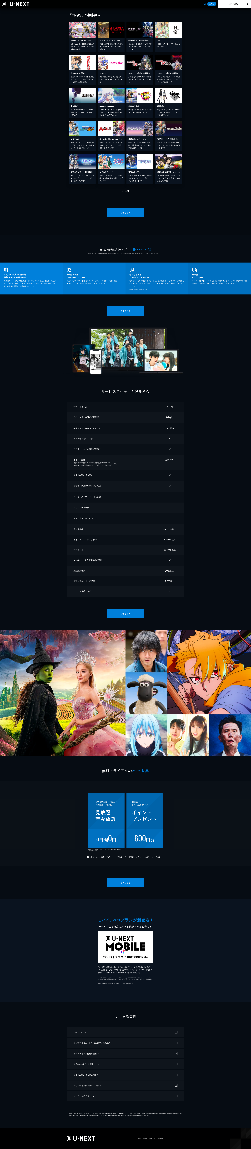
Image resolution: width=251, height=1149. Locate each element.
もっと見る (125, 191)
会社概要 (145, 1138)
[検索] (205, 4)
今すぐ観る (233, 3)
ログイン (211, 4)
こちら (102, 465)
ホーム (139, 1138)
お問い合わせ (160, 1138)
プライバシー (152, 1138)
